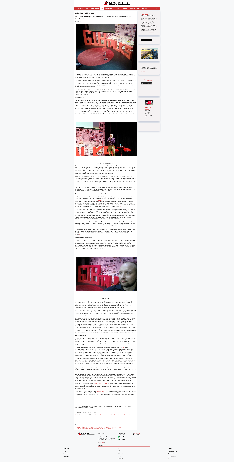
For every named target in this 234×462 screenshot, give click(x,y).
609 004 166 (122, 433)
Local (92, 425)
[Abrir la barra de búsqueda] (156, 8)
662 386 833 (122, 438)
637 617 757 (122, 434)
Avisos (86, 8)
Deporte (84, 425)
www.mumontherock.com (100, 383)
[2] (120, 206)
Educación (89, 425)
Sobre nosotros (144, 8)
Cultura (80, 425)
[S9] (108, 391)
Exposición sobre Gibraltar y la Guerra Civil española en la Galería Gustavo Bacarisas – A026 (95, 428)
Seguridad (120, 453)
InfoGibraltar (137, 433)
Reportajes (65, 453)
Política (102, 425)
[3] (128, 209)
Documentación (108, 8)
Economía (120, 452)
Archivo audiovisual (172, 453)
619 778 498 (122, 436)
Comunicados (80, 8)
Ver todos (143, 71)
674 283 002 (122, 439)
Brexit (78, 425)
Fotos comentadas (94, 8)
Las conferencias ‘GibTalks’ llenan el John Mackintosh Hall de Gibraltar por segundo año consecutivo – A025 (99, 427)
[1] (125, 80)
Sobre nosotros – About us (174, 459)
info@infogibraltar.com (140, 435)
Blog (102, 8)
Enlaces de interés (134, 8)
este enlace (151, 32)
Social (106, 425)
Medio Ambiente (97, 425)
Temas (117, 8)
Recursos (125, 8)
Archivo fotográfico (172, 451)
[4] (79, 234)
